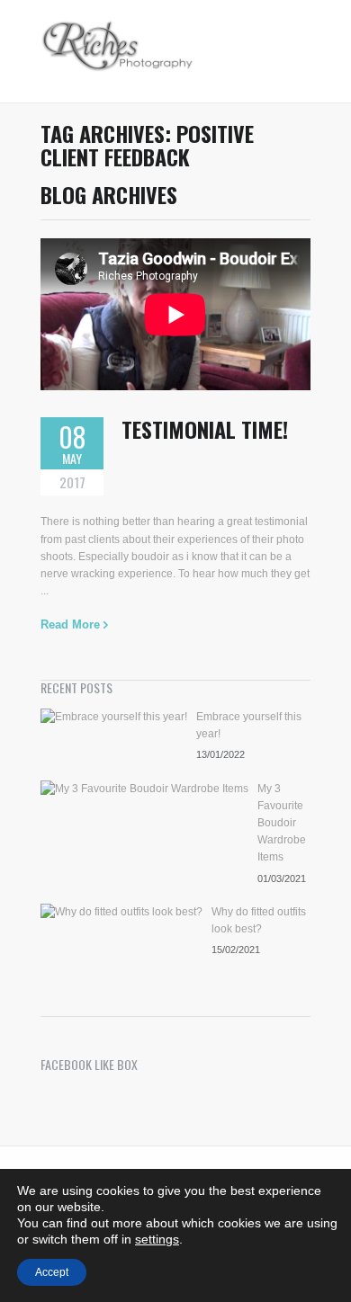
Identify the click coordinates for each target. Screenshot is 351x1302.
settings (157, 1239)
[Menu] (301, 51)
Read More (70, 624)
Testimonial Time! (205, 429)
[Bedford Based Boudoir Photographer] (117, 51)
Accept (51, 1272)
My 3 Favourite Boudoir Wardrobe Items (281, 823)
